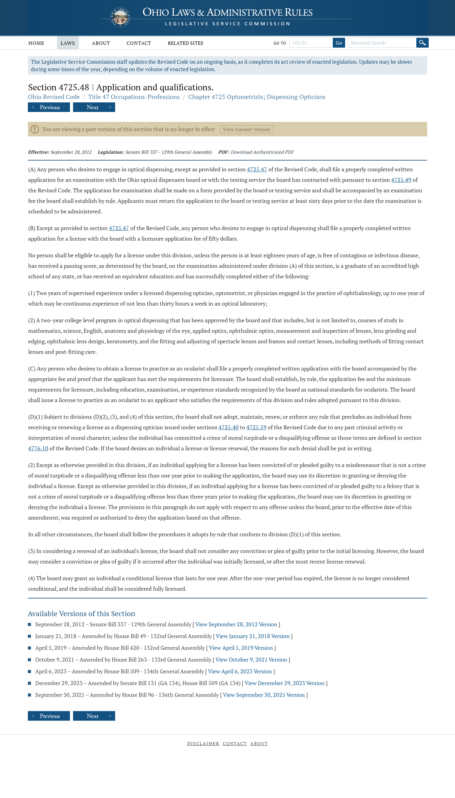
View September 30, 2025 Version (264, 694)
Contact (139, 43)
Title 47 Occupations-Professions (134, 96)
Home (36, 43)
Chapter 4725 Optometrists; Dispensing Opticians (257, 96)
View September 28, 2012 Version (236, 624)
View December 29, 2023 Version (285, 683)
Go (339, 42)
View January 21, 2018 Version (253, 636)
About (101, 43)
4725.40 (229, 427)
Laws (68, 43)
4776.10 (38, 448)
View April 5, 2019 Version (241, 647)
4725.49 (401, 179)
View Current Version (247, 129)
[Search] (422, 43)
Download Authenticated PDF (262, 152)
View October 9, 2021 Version (251, 659)
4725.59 (256, 427)
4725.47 (257, 169)
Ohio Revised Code (54, 96)
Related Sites (185, 43)
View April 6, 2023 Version (240, 671)
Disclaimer (203, 743)
